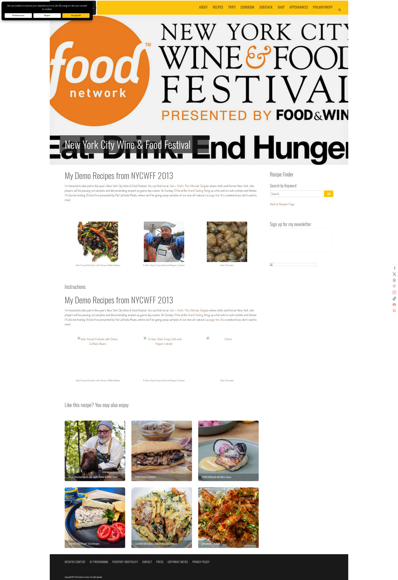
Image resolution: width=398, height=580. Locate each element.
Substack (266, 6)
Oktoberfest (92, 195)
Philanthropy (323, 6)
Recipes (218, 6)
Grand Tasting (195, 190)
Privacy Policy (201, 562)
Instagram (394, 292)
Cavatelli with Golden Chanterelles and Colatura (161, 517)
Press (159, 562)
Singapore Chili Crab (228, 517)
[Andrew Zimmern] (124, 7)
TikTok (394, 298)
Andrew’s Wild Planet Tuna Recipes (95, 517)
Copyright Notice (178, 562)
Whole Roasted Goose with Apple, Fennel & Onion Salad (95, 451)
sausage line (212, 195)
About (203, 6)
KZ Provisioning (99, 562)
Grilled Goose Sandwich (161, 451)
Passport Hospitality (125, 562)
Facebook (394, 268)
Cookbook (247, 6)
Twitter (394, 274)
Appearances (298, 6)
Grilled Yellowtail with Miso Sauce (228, 451)
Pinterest (394, 286)
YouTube (394, 304)
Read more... (199, 90)
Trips (232, 6)
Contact (147, 562)
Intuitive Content (75, 562)
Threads (394, 280)
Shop (281, 6)
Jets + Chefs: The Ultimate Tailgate (189, 186)
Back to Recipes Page (282, 204)
